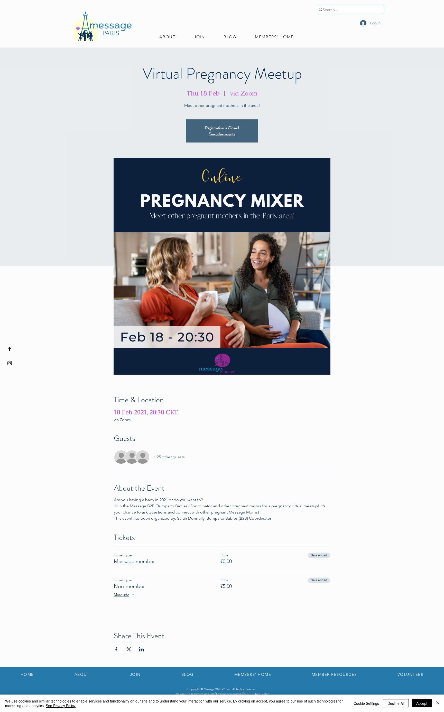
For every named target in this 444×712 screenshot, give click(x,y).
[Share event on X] (128, 649)
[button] (167, 37)
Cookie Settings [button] (366, 703)
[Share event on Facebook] (116, 649)
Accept (421, 703)
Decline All (395, 703)
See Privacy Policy (61, 705)
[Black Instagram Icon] (10, 363)
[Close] (438, 703)
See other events (222, 134)
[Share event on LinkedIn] (141, 649)
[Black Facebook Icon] (10, 349)
